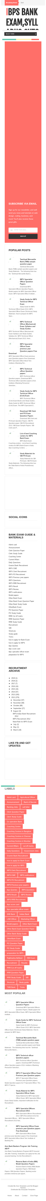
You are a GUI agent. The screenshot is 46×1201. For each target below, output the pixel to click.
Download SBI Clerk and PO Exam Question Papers (28, 413)
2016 (13, 686)
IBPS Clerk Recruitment (17, 571)
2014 (13, 692)
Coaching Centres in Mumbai (18, 841)
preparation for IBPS (16, 655)
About (17, 1196)
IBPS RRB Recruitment (17, 583)
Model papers (14, 595)
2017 (13, 683)
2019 (13, 678)
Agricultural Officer (27, 797)
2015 (13, 689)
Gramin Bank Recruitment (18, 565)
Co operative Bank (14, 822)
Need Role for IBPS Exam (22, 722)
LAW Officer (11, 919)
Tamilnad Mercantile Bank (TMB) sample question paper (28, 261)
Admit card (13, 545)
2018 (13, 681)
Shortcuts (12, 631)
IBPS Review (14, 589)
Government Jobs (31, 851)
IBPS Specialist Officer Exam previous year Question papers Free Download (23, 348)
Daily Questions (14, 562)
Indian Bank (24, 914)
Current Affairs (14, 560)
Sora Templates (21, 1186)
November (17, 703)
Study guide (13, 634)
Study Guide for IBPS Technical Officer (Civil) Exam (28, 393)
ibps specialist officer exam (19, 652)
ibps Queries (13, 646)
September (17, 708)
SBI (10, 628)
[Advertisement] (23, 25)
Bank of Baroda (30, 802)
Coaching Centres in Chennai (19, 836)
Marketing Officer (28, 919)
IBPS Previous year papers (19, 577)
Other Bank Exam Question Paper (21, 601)
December (17, 700)
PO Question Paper (16, 610)
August (16, 711)
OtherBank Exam (15, 607)
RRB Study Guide (15, 622)
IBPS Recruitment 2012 (21, 719)
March (15, 730)
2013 (13, 694)
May (15, 727)
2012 (13, 697)
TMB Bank (11, 987)
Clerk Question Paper (17, 551)
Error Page (34, 1196)
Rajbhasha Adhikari (14, 958)
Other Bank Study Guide (18, 604)
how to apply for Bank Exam (19, 640)
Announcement (14, 548)
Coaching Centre (15, 557)
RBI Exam (31, 958)
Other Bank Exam (15, 598)
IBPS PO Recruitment (17, 574)
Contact (24, 1196)
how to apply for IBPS (17, 643)
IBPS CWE (13, 568)
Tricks (11, 637)
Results (24, 963)
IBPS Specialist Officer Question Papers (26, 281)
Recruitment (13, 625)
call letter (26, 807)
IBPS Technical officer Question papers (26, 371)
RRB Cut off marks (16, 616)
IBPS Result (13, 586)
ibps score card (14, 649)
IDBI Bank (11, 914)
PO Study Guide (15, 613)
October (16, 706)
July (15, 724)
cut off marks (28, 846)
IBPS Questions (15, 580)
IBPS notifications (15, 592)
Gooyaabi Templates (28, 1189)
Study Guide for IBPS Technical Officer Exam (28, 301)
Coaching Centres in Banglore (19, 831)
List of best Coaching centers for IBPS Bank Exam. (28, 436)
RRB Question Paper (16, 619)
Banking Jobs (12, 807)
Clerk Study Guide (15, 553)
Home (10, 1196)
